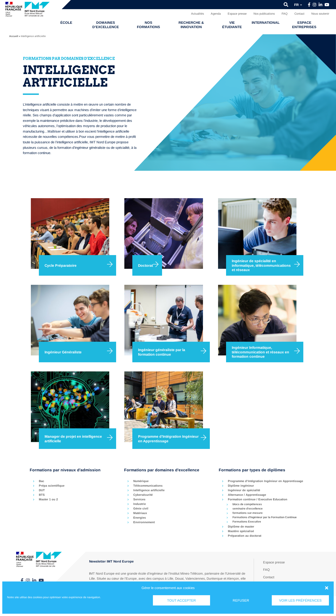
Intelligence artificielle (149, 490)
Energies (139, 517)
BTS (42, 494)
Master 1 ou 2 (48, 499)
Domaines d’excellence (105, 25)
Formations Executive (246, 521)
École (66, 22)
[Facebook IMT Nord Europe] (309, 5)
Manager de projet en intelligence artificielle (73, 439)
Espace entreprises (304, 25)
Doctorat (145, 265)
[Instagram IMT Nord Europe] (314, 5)
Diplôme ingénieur (241, 485)
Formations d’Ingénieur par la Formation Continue (264, 517)
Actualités (197, 13)
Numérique (141, 481)
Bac (41, 481)
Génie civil (140, 508)
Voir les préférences (300, 600)
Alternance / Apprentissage (247, 494)
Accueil (13, 36)
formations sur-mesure (247, 513)
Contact (299, 13)
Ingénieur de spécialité (244, 490)
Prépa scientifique (51, 485)
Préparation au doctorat (244, 535)
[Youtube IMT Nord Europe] (327, 5)
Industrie (139, 504)
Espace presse (237, 13)
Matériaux (140, 513)
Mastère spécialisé (241, 531)
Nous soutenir (320, 13)
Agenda (216, 13)
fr (297, 5)
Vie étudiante (232, 25)
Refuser (241, 600)
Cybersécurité (143, 494)
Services (139, 499)
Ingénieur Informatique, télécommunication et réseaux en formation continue (260, 352)
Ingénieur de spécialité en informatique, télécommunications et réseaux (261, 265)
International (266, 22)
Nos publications (264, 13)
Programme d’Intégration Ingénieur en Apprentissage (168, 439)
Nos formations (148, 25)
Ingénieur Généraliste (63, 352)
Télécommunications (148, 485)
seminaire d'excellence (247, 508)
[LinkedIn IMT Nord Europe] (320, 5)
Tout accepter (181, 600)
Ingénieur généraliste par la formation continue (161, 352)
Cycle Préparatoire (61, 265)
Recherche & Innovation (191, 25)
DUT (42, 490)
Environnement (144, 522)
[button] (326, 588)
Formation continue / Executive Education (257, 499)
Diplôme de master (241, 526)
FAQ (285, 13)
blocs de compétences (247, 504)
